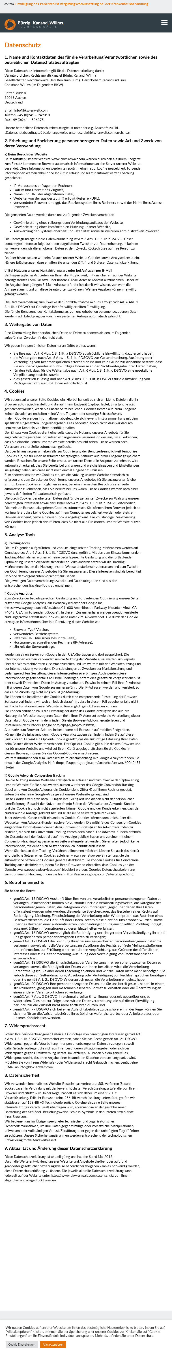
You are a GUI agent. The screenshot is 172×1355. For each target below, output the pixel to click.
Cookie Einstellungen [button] (21, 1344)
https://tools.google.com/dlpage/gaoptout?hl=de (58, 725)
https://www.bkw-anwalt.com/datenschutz (82, 1175)
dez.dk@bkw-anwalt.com (95, 132)
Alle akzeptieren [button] (53, 1344)
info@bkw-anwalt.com (30, 110)
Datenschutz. (144, 1336)
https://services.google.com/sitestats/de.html (98, 874)
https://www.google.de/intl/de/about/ (33, 608)
